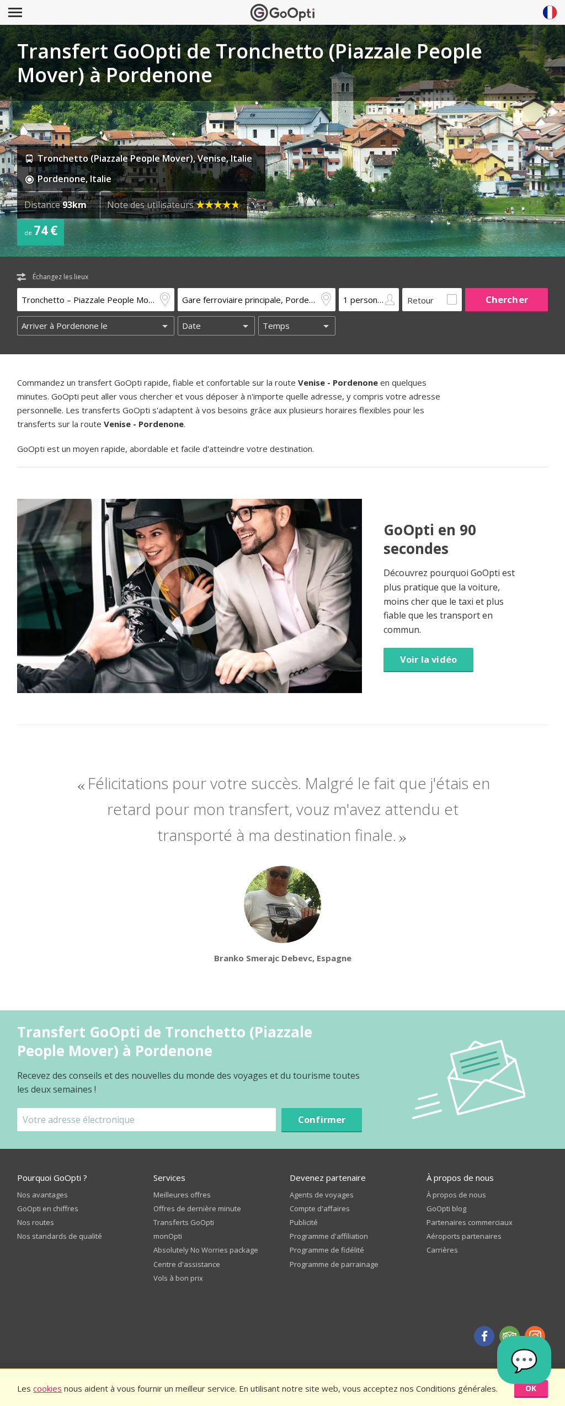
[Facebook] (484, 1336)
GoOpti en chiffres (47, 1208)
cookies (47, 1388)
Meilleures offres (182, 1195)
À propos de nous (456, 1195)
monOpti (167, 1236)
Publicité (304, 1222)
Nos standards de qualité (59, 1236)
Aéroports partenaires (464, 1236)
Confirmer (322, 1119)
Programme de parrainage (334, 1264)
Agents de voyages (322, 1195)
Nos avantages (42, 1195)
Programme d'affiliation (329, 1236)
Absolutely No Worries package (205, 1250)
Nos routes (35, 1222)
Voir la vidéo (428, 659)
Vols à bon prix (178, 1278)
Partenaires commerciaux (470, 1222)
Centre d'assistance (186, 1264)
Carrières (442, 1250)
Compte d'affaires (320, 1208)
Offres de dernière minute (197, 1208)
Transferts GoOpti (183, 1222)
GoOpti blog (446, 1208)
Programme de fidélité (327, 1250)
